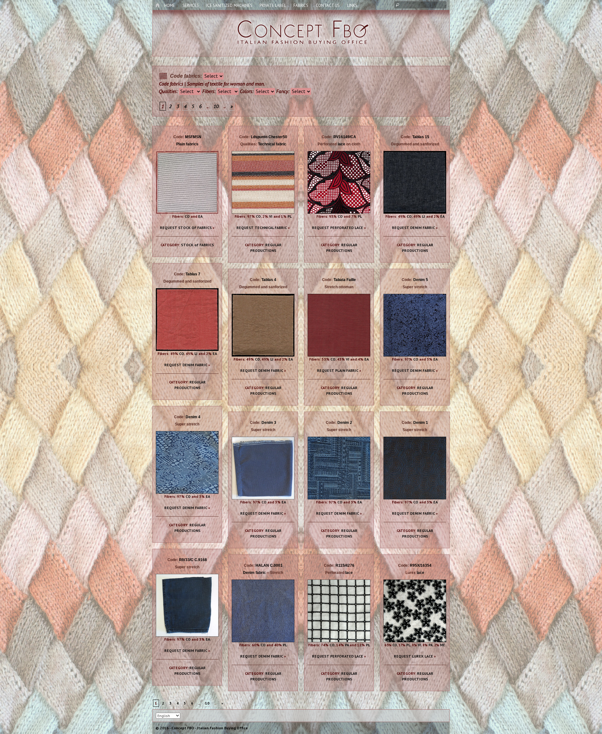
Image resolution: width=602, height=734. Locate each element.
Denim (419, 280)
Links (352, 5)
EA (200, 216)
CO (187, 216)
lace (341, 144)
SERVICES (190, 5)
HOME (169, 5)
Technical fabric (272, 144)
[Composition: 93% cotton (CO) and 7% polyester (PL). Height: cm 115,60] (339, 182)
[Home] (157, 6)
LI (423, 216)
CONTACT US (328, 5)
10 (216, 106)
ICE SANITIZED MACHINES (229, 5)
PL (290, 216)
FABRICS (300, 5)
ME (442, 645)
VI (270, 216)
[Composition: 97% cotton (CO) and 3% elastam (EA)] (187, 182)
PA (347, 645)
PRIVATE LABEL (273, 5)
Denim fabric (254, 572)
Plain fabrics (187, 144)
